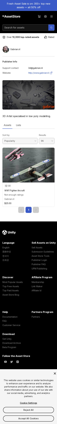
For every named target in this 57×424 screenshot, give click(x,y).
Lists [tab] (18, 125)
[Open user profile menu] (45, 16)
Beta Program (9, 347)
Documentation (9, 316)
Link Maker (37, 286)
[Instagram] (18, 362)
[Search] (51, 28)
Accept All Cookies (28, 418)
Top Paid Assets (10, 290)
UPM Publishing (39, 268)
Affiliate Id (36, 290)
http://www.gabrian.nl (38, 73)
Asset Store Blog (10, 294)
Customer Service (11, 325)
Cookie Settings (28, 403)
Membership (38, 282)
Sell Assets (37, 247)
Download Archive (11, 343)
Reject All (28, 410)
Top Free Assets (10, 286)
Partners (36, 316)
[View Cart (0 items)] (39, 16)
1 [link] (28, 209)
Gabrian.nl (9, 199)
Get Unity (7, 339)
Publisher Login (39, 260)
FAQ (4, 321)
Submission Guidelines (43, 251)
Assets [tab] (7, 125)
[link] (21, 210)
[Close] (55, 373)
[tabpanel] (28, 171)
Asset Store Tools (40, 256)
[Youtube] (5, 362)
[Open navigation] (51, 16)
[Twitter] (12, 362)
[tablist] (28, 125)
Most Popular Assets (12, 282)
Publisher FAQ (39, 264)
